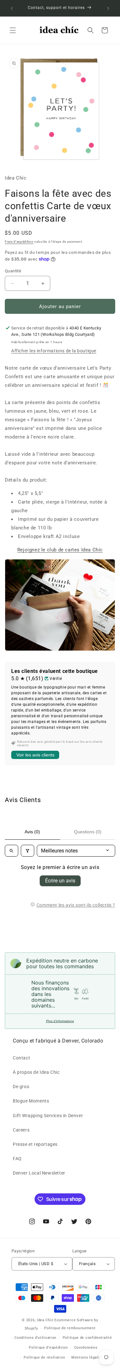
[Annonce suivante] (108, 8)
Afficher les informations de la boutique (53, 350)
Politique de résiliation (44, 1357)
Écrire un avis (60, 881)
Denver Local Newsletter (39, 1173)
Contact (21, 1057)
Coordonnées (86, 1347)
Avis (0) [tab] (32, 831)
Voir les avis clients (35, 754)
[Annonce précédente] (12, 8)
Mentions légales (86, 1357)
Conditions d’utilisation (35, 1338)
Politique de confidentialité (87, 1338)
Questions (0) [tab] (87, 831)
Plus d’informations (60, 1021)
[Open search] (11, 851)
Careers (21, 1129)
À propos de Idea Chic (36, 1072)
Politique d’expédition (48, 1347)
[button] (13, 30)
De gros (21, 1086)
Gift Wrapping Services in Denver (48, 1115)
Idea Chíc (45, 1320)
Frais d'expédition (19, 241)
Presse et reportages (35, 1144)
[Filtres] (27, 851)
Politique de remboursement (69, 1328)
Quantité (13, 271)
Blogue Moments (31, 1100)
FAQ (17, 1158)
